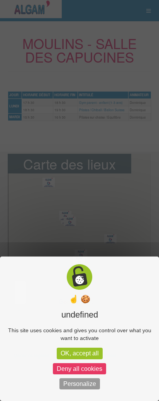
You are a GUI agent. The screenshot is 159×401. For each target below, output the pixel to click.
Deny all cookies (79, 368)
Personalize (79, 384)
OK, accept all (80, 353)
